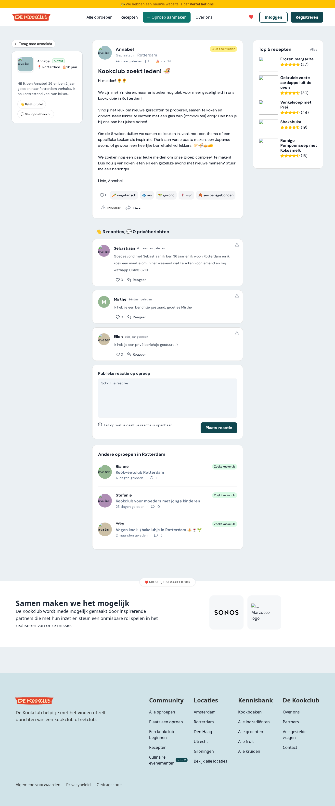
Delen (137, 208)
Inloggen (273, 17)
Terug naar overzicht (35, 43)
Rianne (122, 466)
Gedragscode (109, 784)
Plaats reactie (219, 427)
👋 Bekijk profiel (32, 104)
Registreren (307, 17)
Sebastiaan (124, 248)
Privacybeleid (78, 784)
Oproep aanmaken (169, 17)
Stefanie (124, 495)
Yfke (120, 523)
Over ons (203, 17)
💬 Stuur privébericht (36, 114)
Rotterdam (147, 55)
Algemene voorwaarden (38, 784)
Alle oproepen (100, 17)
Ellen (118, 336)
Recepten (129, 17)
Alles (313, 49)
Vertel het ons (202, 4)
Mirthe (120, 299)
